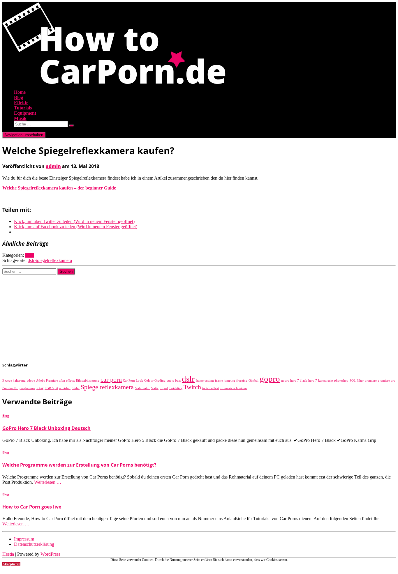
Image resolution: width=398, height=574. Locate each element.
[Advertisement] (177, 315)
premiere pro (386, 380)
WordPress (50, 554)
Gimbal (253, 380)
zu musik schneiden (233, 388)
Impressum (24, 538)
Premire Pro (10, 388)
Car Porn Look (133, 380)
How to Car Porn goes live (31, 507)
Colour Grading (154, 380)
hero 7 (312, 380)
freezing (241, 380)
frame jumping (225, 380)
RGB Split (51, 388)
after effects (67, 380)
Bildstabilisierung (87, 380)
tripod (164, 388)
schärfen (65, 388)
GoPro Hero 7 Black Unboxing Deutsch (46, 428)
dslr (31, 260)
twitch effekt (210, 388)
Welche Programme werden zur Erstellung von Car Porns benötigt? (79, 465)
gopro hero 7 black (294, 380)
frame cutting (205, 380)
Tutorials (23, 107)
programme (27, 388)
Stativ (155, 388)
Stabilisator (142, 388)
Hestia (8, 554)
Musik (20, 118)
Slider (76, 388)
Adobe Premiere (47, 380)
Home (20, 92)
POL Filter (357, 380)
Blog (18, 97)
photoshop (341, 380)
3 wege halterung (14, 380)
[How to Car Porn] (114, 82)
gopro (270, 378)
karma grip (325, 380)
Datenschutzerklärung (34, 544)
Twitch (192, 387)
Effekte (21, 102)
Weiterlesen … (47, 482)
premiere (371, 380)
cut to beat (174, 380)
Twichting (175, 388)
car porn (111, 379)
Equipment (25, 113)
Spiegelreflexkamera (53, 260)
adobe (31, 380)
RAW (39, 388)
